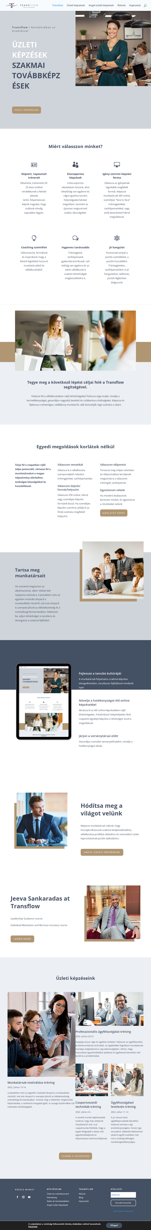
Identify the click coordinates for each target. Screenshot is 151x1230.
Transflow (57, 5)
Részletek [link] (32, 1226)
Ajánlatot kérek (113, 513)
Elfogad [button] (114, 1225)
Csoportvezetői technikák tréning (88, 1105)
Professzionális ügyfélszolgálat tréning (103, 1032)
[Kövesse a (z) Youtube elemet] (29, 1197)
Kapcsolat (135, 5)
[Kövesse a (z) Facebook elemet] (17, 1197)
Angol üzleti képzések (101, 5)
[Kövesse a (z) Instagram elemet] (23, 1197)
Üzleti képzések (76, 5)
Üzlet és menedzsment (58, 1193)
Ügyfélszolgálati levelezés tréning (123, 1105)
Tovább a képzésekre (75, 1156)
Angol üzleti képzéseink (102, 852)
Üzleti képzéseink (26, 110)
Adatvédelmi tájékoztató (123, 1211)
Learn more (22, 939)
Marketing (52, 1197)
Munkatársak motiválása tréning (31, 1083)
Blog (81, 1197)
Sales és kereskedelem (58, 1201)
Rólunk (122, 5)
